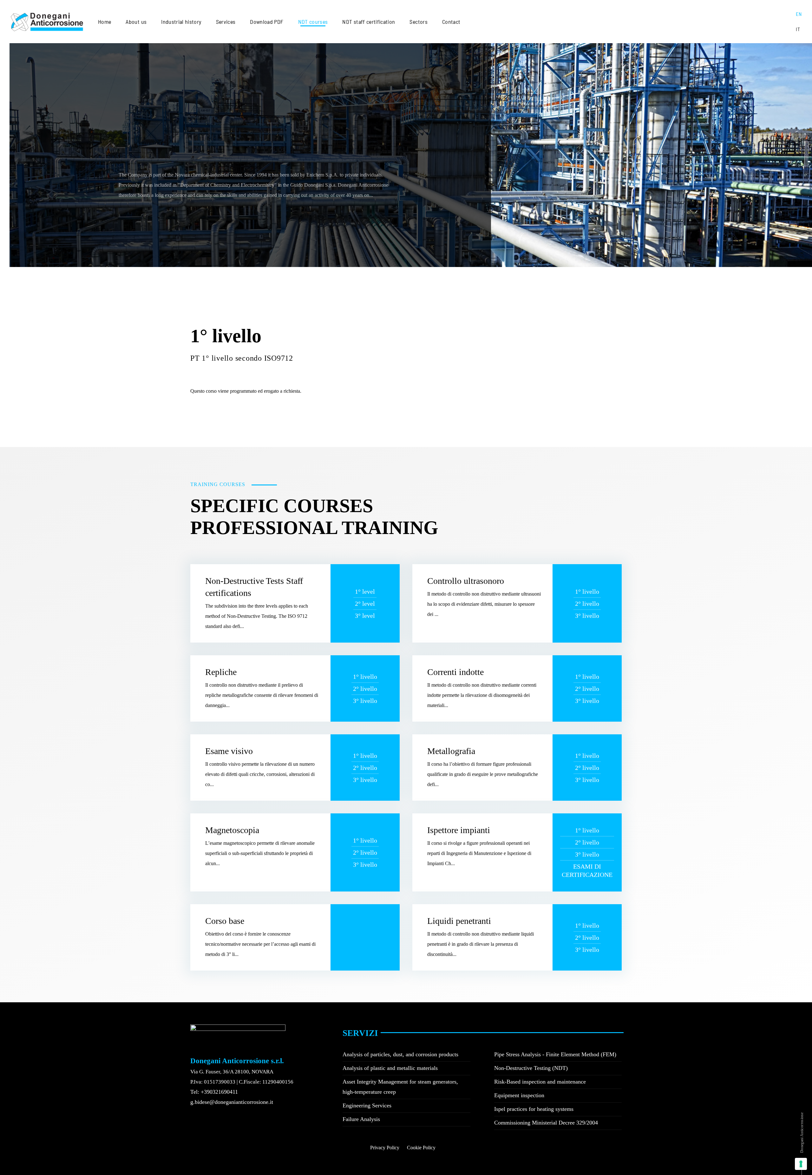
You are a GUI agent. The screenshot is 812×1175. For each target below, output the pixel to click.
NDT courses (313, 21)
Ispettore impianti (458, 830)
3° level (365, 615)
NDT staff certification (368, 21)
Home (104, 21)
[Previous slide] (3, 278)
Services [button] (226, 21)
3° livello (587, 615)
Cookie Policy (421, 1147)
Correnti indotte (455, 672)
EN (799, 14)
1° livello (587, 591)
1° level (365, 591)
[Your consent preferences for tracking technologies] (801, 1164)
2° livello (587, 603)
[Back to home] (47, 21)
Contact (451, 21)
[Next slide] (9, 278)
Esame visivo (229, 751)
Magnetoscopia (232, 830)
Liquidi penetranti (459, 921)
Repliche (221, 672)
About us (136, 21)
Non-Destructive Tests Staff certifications (254, 587)
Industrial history (181, 21)
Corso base (224, 921)
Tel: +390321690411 (214, 1092)
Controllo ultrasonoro (465, 581)
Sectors (418, 21)
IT (798, 29)
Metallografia (451, 751)
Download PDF (266, 21)
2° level (365, 603)
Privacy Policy (384, 1147)
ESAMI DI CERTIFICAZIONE (587, 870)
